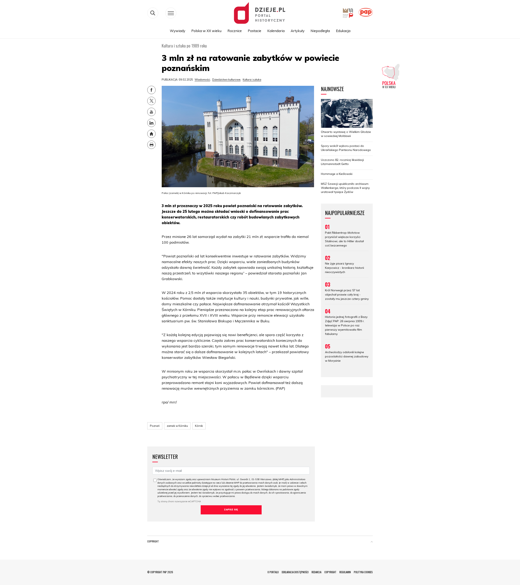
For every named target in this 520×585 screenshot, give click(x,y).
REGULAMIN (345, 572)
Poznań (155, 425)
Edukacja (343, 31)
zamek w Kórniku (177, 425)
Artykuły (297, 31)
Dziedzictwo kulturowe (226, 79)
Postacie (254, 31)
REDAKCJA (316, 572)
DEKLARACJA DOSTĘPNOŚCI (295, 572)
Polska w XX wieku (206, 31)
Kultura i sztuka (252, 79)
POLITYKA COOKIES (363, 572)
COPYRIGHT (330, 572)
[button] (372, 542)
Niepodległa (320, 31)
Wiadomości (202, 79)
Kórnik (199, 425)
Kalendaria (276, 31)
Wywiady (177, 31)
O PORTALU (273, 572)
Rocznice (235, 31)
